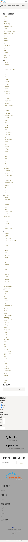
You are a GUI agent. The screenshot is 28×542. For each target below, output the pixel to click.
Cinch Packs (6, 307)
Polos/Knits (6, 168)
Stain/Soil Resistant (8, 228)
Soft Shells (7, 103)
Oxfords (6, 197)
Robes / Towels (7, 329)
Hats (5, 50)
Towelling (6, 331)
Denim (6, 122)
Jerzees (5, 343)
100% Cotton (7, 126)
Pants (6, 226)
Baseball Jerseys (8, 165)
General (6, 257)
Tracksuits (7, 264)
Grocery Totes (7, 312)
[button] (24, 1)
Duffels (5, 310)
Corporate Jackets (8, 100)
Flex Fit (5, 42)
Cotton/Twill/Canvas (8, 55)
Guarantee (3, 490)
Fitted (5, 57)
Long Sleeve (7, 81)
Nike (5, 344)
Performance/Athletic (8, 25)
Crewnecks (7, 64)
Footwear (5, 19)
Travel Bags (6, 322)
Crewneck (6, 88)
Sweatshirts (7, 274)
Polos (6, 230)
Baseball (6, 269)
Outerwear (7, 86)
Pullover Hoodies (8, 66)
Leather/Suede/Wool (9, 115)
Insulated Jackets (8, 114)
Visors (5, 47)
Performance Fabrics (8, 139)
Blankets (5, 295)
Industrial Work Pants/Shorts (10, 240)
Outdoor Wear (7, 91)
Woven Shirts (7, 196)
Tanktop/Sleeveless (7, 370)
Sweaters (6, 194)
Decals (5, 327)
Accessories (7, 219)
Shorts (6, 293)
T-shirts (6, 235)
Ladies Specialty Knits (9, 182)
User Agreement (4, 492)
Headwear (6, 21)
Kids (5, 90)
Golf (6, 334)
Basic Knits (7, 189)
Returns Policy (4, 489)
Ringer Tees (7, 148)
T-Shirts (6, 79)
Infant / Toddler (8, 84)
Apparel (17, 5)
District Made (6, 339)
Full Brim (6, 40)
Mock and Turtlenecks (9, 172)
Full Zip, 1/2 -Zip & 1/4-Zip (10, 69)
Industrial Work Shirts (9, 225)
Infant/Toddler (7, 216)
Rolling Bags (6, 317)
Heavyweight (7, 78)
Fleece (5, 60)
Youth (5, 28)
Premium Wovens (8, 211)
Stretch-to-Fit (7, 45)
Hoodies (6, 167)
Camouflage (6, 37)
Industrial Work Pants (9, 242)
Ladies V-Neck (8, 131)
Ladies (5, 38)
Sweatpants (7, 72)
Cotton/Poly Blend (8, 180)
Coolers (5, 320)
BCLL (5, 382)
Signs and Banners (7, 349)
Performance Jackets (8, 286)
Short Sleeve (6, 360)
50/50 (6, 137)
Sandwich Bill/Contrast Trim (9, 31)
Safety (5, 43)
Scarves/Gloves (7, 49)
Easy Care (6, 173)
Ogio (5, 346)
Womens (6, 95)
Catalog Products (11, 5)
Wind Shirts (7, 93)
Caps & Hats (7, 281)
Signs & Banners (7, 351)
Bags (5, 303)
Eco (5, 153)
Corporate (6, 119)
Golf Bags (6, 313)
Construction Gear (7, 353)
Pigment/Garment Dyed (8, 33)
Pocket (6, 144)
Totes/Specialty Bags (8, 315)
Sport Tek (6, 337)
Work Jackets (7, 237)
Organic (5, 324)
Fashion (5, 35)
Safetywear (7, 233)
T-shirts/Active (23, 5)
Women (6, 259)
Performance (7, 71)
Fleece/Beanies (7, 23)
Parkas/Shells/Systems (9, 105)
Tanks (6, 143)
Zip (4, 377)
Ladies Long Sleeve (8, 132)
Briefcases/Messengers (8, 319)
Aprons (6, 243)
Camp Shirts (7, 204)
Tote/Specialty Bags (8, 305)
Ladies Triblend (8, 134)
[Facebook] (2, 523)
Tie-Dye (6, 160)
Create (5, 5)
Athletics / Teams (8, 255)
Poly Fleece (7, 98)
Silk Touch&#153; (8, 177)
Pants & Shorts (7, 290)
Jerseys (6, 156)
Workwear (6, 52)
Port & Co (6, 348)
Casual (6, 252)
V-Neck (6, 155)
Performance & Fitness (9, 261)
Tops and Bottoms (8, 218)
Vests (6, 108)
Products (2, 499)
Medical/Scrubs (8, 238)
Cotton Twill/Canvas (8, 26)
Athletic (6, 107)
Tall (5, 76)
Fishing (6, 213)
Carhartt (5, 355)
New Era (5, 336)
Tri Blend (6, 141)
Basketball (6, 267)
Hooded (6, 62)
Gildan (5, 341)
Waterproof (7, 110)
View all (5, 16)
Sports (6, 120)
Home (1, 5)
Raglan (4, 407)
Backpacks (6, 308)
